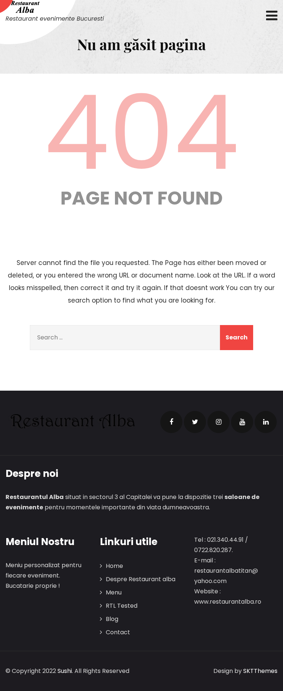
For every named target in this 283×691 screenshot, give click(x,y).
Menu (114, 592)
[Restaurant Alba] (55, 7)
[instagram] (218, 422)
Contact (118, 632)
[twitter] (195, 422)
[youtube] (242, 422)
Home (114, 566)
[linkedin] (266, 422)
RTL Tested (121, 605)
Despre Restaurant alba (140, 579)
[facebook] (171, 422)
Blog (112, 619)
